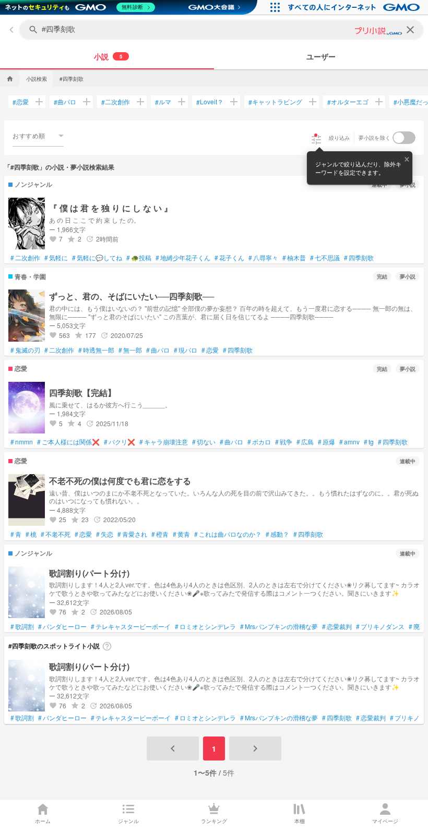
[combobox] (38, 135)
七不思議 (325, 257)
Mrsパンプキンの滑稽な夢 (279, 626)
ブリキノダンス (380, 626)
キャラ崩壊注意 (163, 442)
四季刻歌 (359, 257)
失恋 (104, 534)
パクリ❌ (119, 442)
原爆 (326, 442)
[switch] (404, 137)
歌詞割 (22, 626)
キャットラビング (275, 101)
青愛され (132, 534)
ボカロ (259, 442)
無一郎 (130, 350)
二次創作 (115, 101)
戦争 (283, 442)
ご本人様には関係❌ (68, 442)
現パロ (185, 350)
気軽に (56, 257)
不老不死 (55, 534)
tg (369, 442)
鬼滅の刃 (25, 350)
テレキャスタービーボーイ (131, 626)
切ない (204, 442)
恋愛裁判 (337, 626)
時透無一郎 (96, 350)
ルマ (163, 101)
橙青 (160, 534)
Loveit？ (209, 101)
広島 (305, 442)
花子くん (229, 257)
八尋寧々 (263, 257)
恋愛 (21, 101)
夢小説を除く (375, 138)
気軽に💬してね (97, 257)
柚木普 (294, 257)
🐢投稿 (138, 257)
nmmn (21, 442)
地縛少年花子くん (183, 257)
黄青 (181, 534)
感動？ (277, 534)
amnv (349, 442)
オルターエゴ (347, 101)
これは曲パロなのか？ (227, 534)
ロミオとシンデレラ (205, 626)
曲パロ (65, 101)
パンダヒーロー (62, 626)
